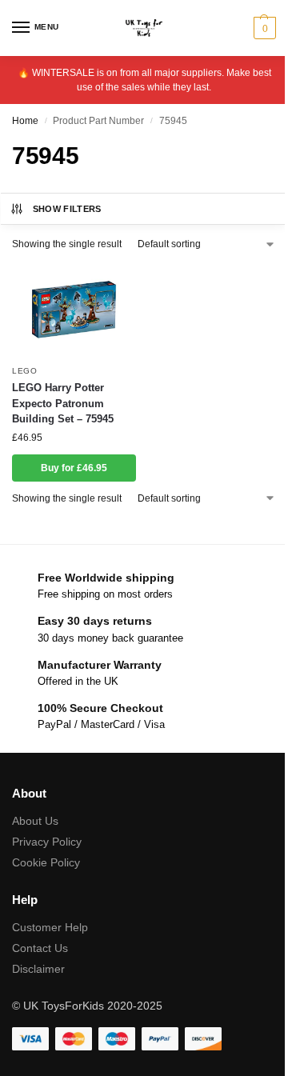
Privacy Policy (47, 841)
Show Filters (67, 209)
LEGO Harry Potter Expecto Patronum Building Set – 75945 (63, 403)
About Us (35, 820)
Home (25, 120)
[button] (263, 28)
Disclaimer (38, 968)
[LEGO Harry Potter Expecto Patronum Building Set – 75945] (74, 309)
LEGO (25, 370)
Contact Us (40, 948)
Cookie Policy (46, 862)
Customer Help (50, 927)
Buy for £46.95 (74, 468)
